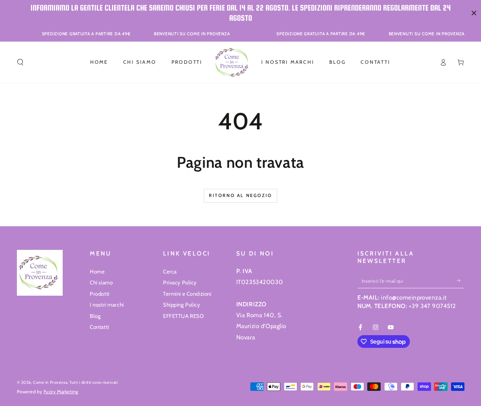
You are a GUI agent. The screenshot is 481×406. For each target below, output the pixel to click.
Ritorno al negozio (240, 195)
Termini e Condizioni (187, 293)
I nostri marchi (107, 304)
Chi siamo (101, 282)
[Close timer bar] (474, 13)
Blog (95, 316)
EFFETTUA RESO (183, 316)
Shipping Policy (181, 304)
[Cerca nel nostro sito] (20, 62)
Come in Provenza (50, 382)
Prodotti (100, 293)
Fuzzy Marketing (61, 391)
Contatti (99, 327)
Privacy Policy (180, 282)
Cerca (170, 271)
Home (97, 271)
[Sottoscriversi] (460, 280)
